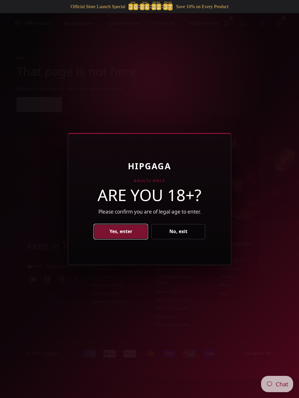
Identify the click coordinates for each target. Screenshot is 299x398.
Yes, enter (120, 231)
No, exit (178, 231)
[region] (149, 6)
